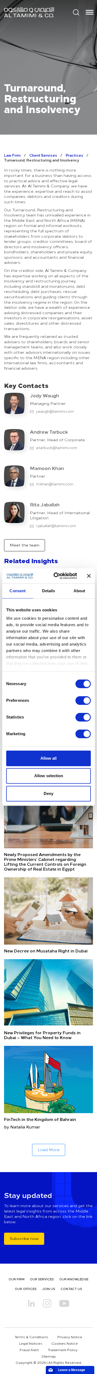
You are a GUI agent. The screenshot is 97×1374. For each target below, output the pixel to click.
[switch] (83, 700)
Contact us (71, 1289)
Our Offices (26, 1289)
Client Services (43, 155)
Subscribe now (24, 1238)
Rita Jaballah (45, 504)
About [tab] (79, 590)
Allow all (48, 758)
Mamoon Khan (47, 468)
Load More (49, 1149)
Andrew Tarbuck (49, 431)
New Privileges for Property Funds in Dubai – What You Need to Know (42, 1035)
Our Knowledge (73, 1279)
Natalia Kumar (25, 1127)
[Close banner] (89, 576)
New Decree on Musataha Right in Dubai (46, 950)
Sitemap (48, 1356)
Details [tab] (48, 590)
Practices (74, 155)
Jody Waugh (44, 395)
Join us (48, 1289)
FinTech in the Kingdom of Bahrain (40, 1119)
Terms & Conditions (31, 1337)
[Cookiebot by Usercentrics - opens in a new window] (57, 575)
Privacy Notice (69, 1337)
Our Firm (17, 1279)
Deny (48, 793)
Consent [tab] (17, 590)
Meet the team (24, 545)
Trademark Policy (63, 1350)
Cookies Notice (64, 1343)
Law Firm (12, 155)
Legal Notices (30, 1343)
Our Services (42, 1279)
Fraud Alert (29, 1350)
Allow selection (48, 775)
